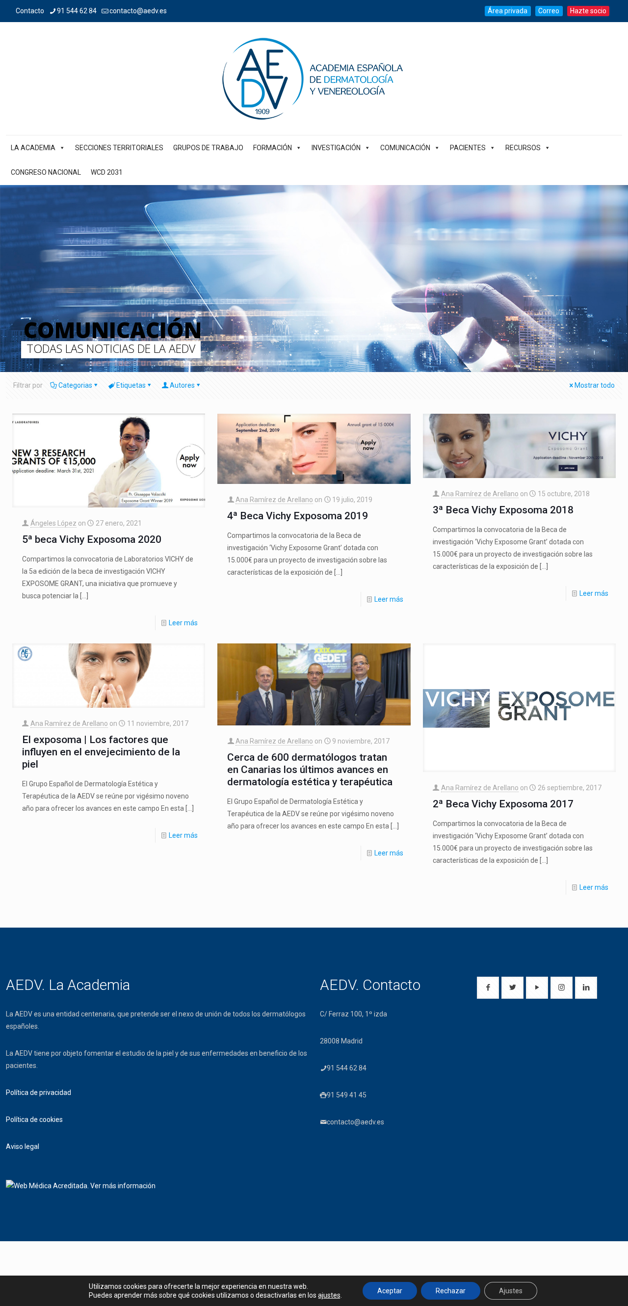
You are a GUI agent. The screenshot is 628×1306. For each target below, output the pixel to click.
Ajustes (511, 1291)
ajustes (329, 1295)
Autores (182, 385)
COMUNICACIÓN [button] (405, 148)
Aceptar (389, 1291)
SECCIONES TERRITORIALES (119, 148)
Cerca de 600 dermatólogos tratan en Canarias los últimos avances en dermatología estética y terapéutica (309, 769)
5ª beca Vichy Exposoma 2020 (91, 539)
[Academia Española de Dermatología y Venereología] (314, 78)
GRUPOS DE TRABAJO (208, 148)
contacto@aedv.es (138, 11)
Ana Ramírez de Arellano (274, 500)
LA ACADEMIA (33, 148)
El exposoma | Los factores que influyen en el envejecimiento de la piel (101, 752)
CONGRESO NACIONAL (46, 172)
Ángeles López (53, 523)
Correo (548, 11)
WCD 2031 (107, 172)
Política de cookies (34, 1119)
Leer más (183, 623)
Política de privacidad (38, 1092)
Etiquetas (131, 385)
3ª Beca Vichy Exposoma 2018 (503, 510)
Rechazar (451, 1291)
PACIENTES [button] (468, 148)
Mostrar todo (595, 385)
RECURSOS (523, 148)
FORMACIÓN (272, 148)
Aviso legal (22, 1146)
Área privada (507, 11)
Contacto (30, 11)
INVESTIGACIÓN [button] (336, 148)
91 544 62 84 (77, 11)
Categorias (75, 385)
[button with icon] (488, 988)
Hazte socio (588, 11)
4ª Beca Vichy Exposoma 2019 (297, 516)
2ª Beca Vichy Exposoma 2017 (503, 804)
